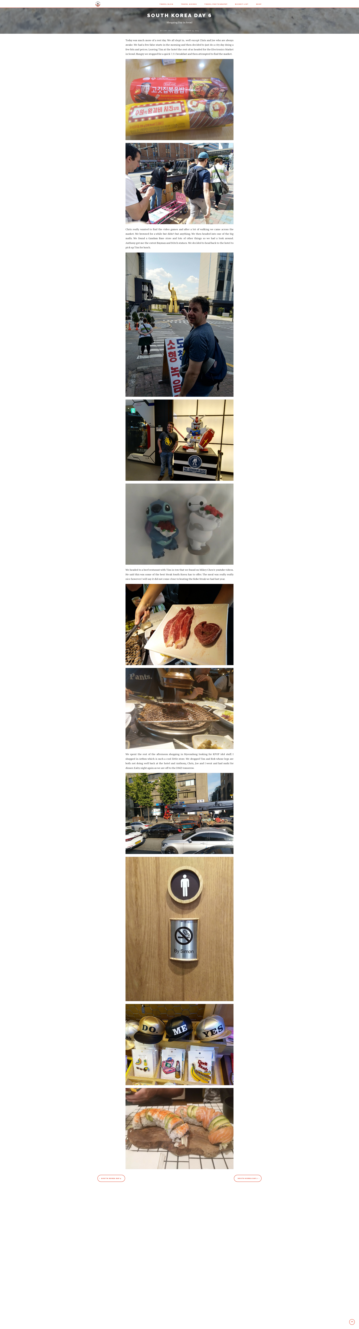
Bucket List (241, 4)
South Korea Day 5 (111, 1178)
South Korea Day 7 (248, 1178)
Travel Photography (215, 4)
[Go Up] (352, 1322)
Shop (259, 4)
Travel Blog (166, 4)
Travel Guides (189, 4)
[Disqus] (179, 1220)
